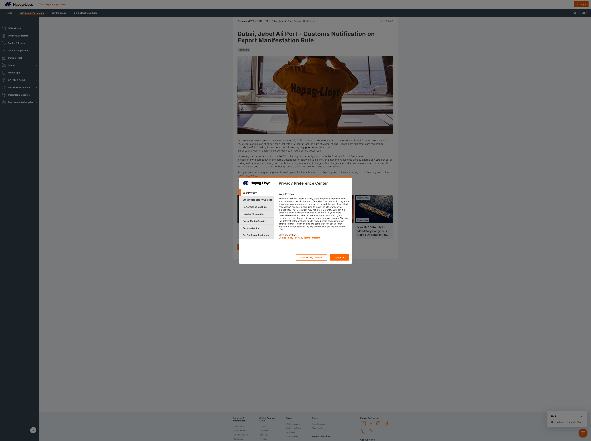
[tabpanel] (314, 216)
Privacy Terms (302, 237)
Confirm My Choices (311, 257)
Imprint (316, 237)
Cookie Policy (286, 237)
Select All (339, 257)
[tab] (256, 192)
